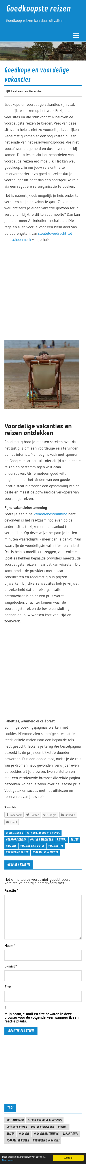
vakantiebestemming (50, 514)
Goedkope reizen (16, 839)
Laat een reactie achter (26, 91)
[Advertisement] (43, 289)
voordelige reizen (17, 852)
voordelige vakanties (45, 852)
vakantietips (55, 846)
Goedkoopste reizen (38, 9)
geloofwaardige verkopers (43, 833)
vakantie (11, 846)
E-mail (10, 966)
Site (7, 987)
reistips (61, 839)
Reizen (75, 839)
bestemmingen (14, 833)
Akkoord (68, 1157)
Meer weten (8, 1160)
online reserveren (41, 839)
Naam (9, 946)
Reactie (11, 890)
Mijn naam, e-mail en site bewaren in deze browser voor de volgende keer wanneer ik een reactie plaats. (41, 1017)
